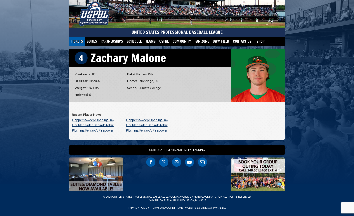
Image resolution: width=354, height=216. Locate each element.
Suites (92, 41)
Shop (260, 41)
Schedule (134, 41)
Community (182, 41)
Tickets (77, 41)
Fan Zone (202, 41)
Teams (150, 41)
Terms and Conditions (167, 207)
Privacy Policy (138, 207)
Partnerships (112, 41)
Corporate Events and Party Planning (177, 149)
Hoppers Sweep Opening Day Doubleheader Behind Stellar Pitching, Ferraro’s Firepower (93, 125)
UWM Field (221, 41)
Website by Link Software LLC (205, 207)
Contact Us (242, 41)
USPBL (164, 41)
